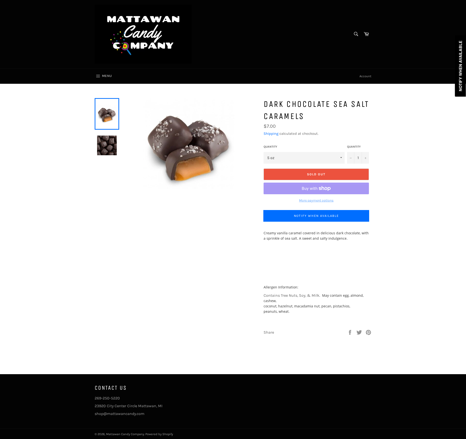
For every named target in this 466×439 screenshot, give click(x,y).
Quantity (270, 146)
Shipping (271, 133)
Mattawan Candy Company (125, 434)
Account (365, 76)
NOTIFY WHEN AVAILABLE (316, 216)
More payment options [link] (316, 200)
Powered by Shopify (159, 434)
